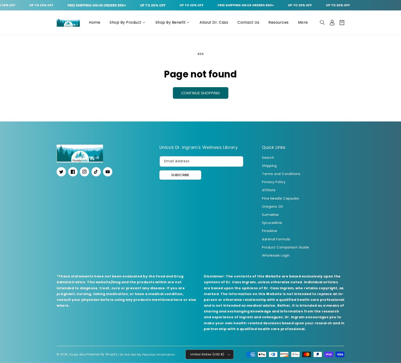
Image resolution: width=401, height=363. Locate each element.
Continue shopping (200, 93)
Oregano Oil (272, 206)
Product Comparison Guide (285, 247)
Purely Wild (77, 354)
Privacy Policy (273, 182)
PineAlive (269, 231)
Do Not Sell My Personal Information (147, 354)
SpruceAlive (272, 222)
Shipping (269, 165)
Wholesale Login (276, 255)
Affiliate (269, 190)
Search (268, 157)
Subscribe (180, 174)
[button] (128, 22)
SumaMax (270, 214)
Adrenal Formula (276, 239)
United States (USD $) (207, 354)
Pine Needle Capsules (280, 198)
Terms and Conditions (281, 174)
